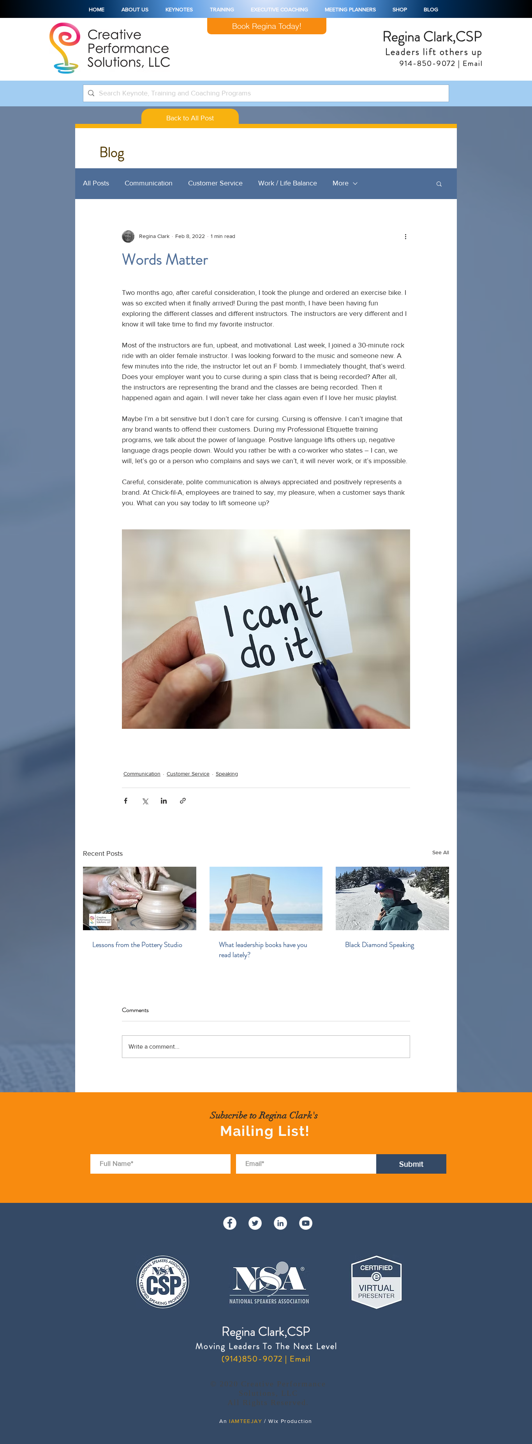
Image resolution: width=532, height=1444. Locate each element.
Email (471, 63)
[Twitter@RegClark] (255, 1223)
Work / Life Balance (287, 183)
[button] (439, 183)
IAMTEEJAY (245, 1421)
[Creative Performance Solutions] (305, 1223)
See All (440, 852)
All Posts (96, 183)
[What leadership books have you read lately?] (266, 899)
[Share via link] (183, 800)
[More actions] (405, 236)
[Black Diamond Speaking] (392, 898)
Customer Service (215, 183)
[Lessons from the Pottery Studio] (139, 898)
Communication (149, 183)
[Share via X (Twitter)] (144, 800)
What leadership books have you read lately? (263, 950)
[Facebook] (229, 1223)
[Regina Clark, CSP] (280, 1223)
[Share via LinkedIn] (163, 800)
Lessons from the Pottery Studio (137, 945)
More (341, 183)
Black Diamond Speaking (379, 945)
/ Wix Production (287, 1421)
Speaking (227, 773)
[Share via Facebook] (125, 800)
